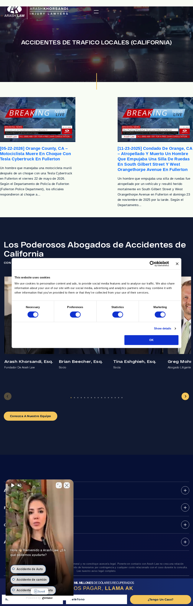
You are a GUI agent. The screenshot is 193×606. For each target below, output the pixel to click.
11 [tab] (105, 397)
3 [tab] (77, 397)
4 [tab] (81, 397)
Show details (162, 328)
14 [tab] (115, 397)
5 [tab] (84, 397)
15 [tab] (118, 397)
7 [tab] (91, 397)
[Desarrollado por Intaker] (47, 598)
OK (151, 340)
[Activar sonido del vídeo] (12, 485)
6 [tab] (88, 397)
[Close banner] (177, 263)
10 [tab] (101, 397)
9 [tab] (98, 397)
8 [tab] (94, 397)
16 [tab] (122, 397)
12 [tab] (108, 397)
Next (185, 396)
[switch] (75, 315)
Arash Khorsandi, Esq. (28, 361)
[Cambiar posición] (59, 485)
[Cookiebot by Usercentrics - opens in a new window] (152, 264)
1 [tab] (71, 397)
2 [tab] (74, 397)
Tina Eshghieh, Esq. (134, 361)
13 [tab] (111, 397)
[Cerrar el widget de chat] (67, 485)
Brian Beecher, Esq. (81, 361)
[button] (96, 11)
